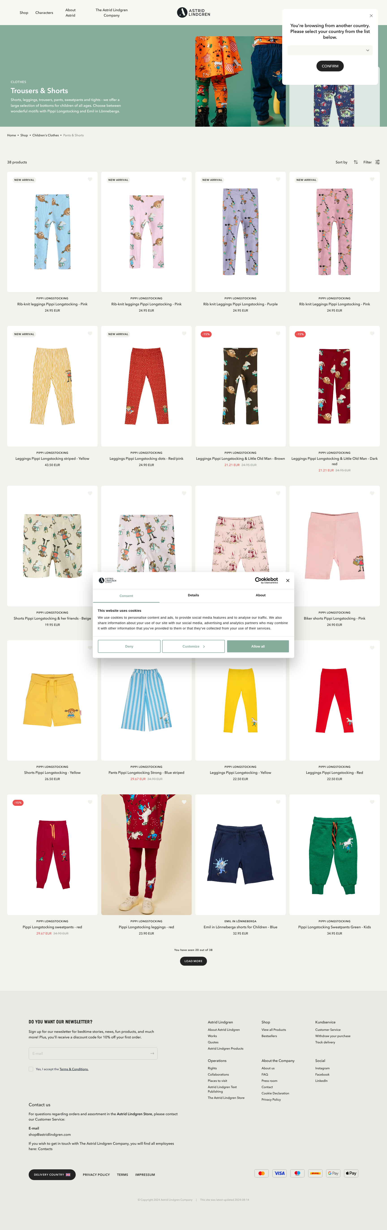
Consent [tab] (126, 596)
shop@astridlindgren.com (50, 1134)
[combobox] (330, 50)
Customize (191, 646)
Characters (44, 12)
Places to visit (217, 1081)
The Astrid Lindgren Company (112, 12)
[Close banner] (287, 580)
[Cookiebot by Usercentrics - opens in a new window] (258, 580)
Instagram (322, 1068)
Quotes (213, 1042)
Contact (267, 1087)
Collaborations (218, 1074)
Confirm (330, 66)
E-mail (34, 1128)
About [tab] (261, 595)
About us (268, 1068)
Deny (129, 646)
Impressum (145, 1175)
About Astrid (70, 12)
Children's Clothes (45, 135)
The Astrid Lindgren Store (226, 1098)
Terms (122, 1175)
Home (11, 135)
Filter (367, 162)
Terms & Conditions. (74, 1069)
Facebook (322, 1074)
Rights (212, 1068)
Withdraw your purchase (332, 1036)
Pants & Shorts (73, 135)
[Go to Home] (193, 12)
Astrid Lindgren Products (225, 1048)
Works (212, 1036)
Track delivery (325, 1042)
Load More (194, 961)
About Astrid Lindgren (224, 1030)
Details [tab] (193, 595)
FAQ (265, 1074)
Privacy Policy (271, 1099)
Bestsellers (269, 1036)
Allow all (258, 646)
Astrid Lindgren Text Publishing (222, 1089)
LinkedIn (321, 1081)
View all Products (274, 1030)
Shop (24, 12)
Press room (269, 1081)
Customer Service (328, 1030)
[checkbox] (31, 1069)
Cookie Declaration (275, 1093)
